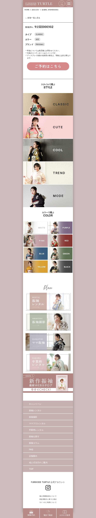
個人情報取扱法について (48, 496)
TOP (31, 469)
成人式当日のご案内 (38, 462)
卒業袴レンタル (36, 430)
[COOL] (48, 160)
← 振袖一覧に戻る (32, 18)
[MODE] (48, 205)
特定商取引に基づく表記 (48, 499)
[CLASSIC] (48, 114)
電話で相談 (48, 515)
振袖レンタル (35, 410)
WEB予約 (31, 515)
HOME (26, 10)
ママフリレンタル (37, 423)
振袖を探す (36, 10)
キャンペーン (35, 404)
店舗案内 (33, 456)
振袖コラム (34, 443)
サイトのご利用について (48, 502)
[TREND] (48, 183)
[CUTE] (48, 137)
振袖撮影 (33, 417)
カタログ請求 (64, 515)
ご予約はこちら (48, 66)
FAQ (31, 449)
